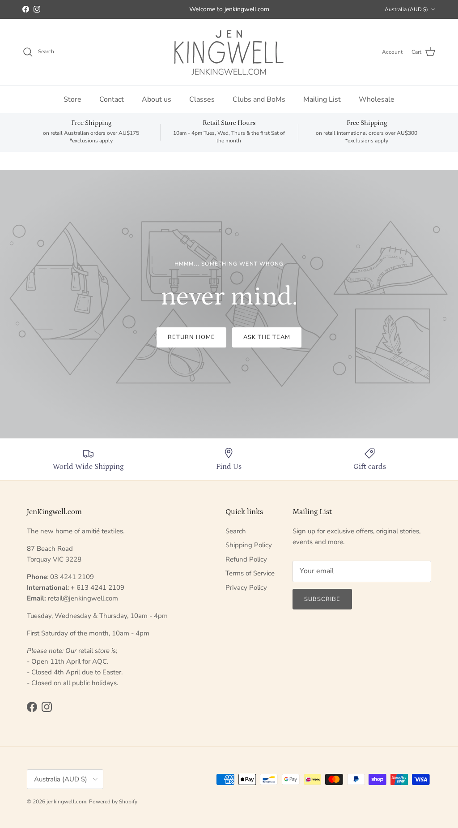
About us (156, 99)
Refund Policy (246, 559)
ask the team (266, 337)
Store (72, 99)
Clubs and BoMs (259, 99)
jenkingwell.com (66, 801)
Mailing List (322, 99)
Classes (202, 99)
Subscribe (322, 599)
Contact (111, 99)
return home (191, 337)
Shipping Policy (248, 545)
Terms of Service (250, 573)
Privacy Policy (246, 587)
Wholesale (376, 99)
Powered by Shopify (113, 801)
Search (235, 531)
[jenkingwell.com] (229, 52)
